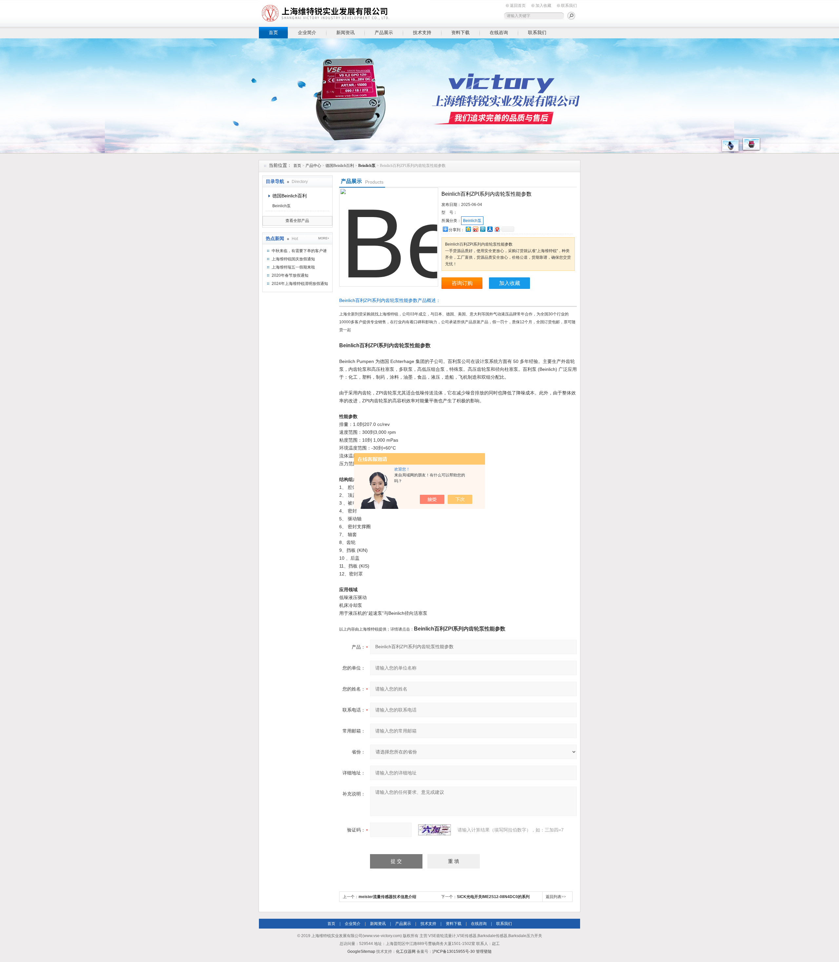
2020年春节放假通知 (290, 275)
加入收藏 (543, 5)
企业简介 (307, 32)
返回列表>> (556, 896)
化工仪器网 (406, 951)
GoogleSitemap (361, 951)
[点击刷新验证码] (434, 829)
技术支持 (422, 32)
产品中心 (313, 165)
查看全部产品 (297, 220)
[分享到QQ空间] (468, 229)
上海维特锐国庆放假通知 (293, 259)
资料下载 (460, 32)
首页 (273, 32)
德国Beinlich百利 (339, 165)
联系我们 (569, 5)
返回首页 (518, 5)
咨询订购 (462, 283)
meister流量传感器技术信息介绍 (387, 896)
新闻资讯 (345, 32)
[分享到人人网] (489, 229)
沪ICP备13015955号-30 (453, 951)
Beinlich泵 (281, 206)
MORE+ (323, 238)
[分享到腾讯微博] (482, 229)
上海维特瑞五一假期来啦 (293, 267)
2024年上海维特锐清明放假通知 (300, 283)
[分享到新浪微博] (475, 229)
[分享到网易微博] (496, 229)
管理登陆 (484, 951)
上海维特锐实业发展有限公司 (360, 12)
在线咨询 (499, 32)
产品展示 (384, 32)
